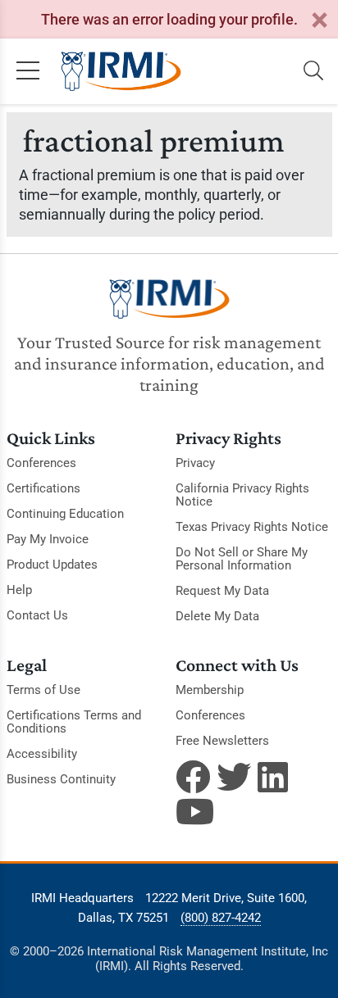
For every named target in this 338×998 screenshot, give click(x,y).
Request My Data (222, 590)
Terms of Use (43, 690)
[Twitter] (234, 777)
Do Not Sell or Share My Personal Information (242, 559)
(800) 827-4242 (220, 917)
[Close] (319, 21)
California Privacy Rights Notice (242, 495)
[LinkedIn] (275, 777)
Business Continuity (61, 779)
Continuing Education (65, 513)
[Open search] (313, 71)
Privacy (195, 463)
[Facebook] (193, 777)
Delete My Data (217, 616)
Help (19, 590)
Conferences (41, 463)
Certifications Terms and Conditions (74, 722)
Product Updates (52, 564)
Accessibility (42, 753)
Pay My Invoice (48, 539)
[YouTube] (193, 811)
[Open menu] (28, 71)
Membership (210, 690)
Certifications (43, 488)
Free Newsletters (222, 740)
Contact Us (37, 615)
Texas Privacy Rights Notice (252, 526)
